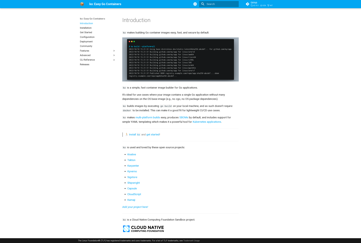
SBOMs (183, 117)
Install (134, 134)
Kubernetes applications (207, 121)
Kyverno (132, 171)
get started (152, 134)
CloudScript (134, 194)
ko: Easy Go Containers (92, 18)
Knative (131, 154)
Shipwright (133, 182)
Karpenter (133, 165)
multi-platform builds (148, 117)
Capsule (132, 188)
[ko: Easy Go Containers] (82, 4)
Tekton (131, 160)
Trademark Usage (191, 240)
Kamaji (131, 199)
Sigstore (132, 177)
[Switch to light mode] (195, 4)
